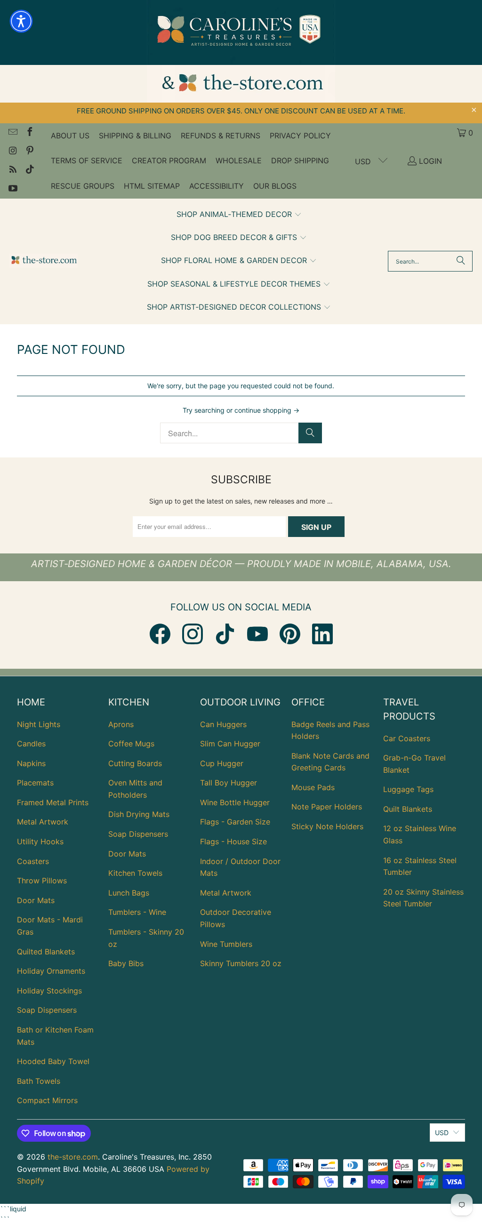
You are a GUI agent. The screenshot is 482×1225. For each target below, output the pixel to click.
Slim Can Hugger (230, 743)
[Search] (461, 261)
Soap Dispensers (47, 1010)
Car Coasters (406, 738)
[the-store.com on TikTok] (29, 170)
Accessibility (216, 186)
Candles (31, 743)
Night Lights (38, 724)
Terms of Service (86, 160)
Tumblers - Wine (137, 912)
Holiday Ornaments (51, 971)
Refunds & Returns (220, 135)
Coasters (33, 861)
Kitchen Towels (135, 873)
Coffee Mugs (131, 743)
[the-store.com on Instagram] (12, 151)
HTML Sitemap (152, 186)
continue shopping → (266, 410)
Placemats (35, 782)
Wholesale (239, 160)
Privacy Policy (300, 135)
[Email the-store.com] (12, 132)
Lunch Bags (128, 892)
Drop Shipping (300, 160)
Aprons (121, 724)
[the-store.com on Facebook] (29, 132)
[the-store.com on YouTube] (12, 189)
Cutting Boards (135, 763)
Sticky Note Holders (327, 826)
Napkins (31, 763)
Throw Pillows (42, 880)
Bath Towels (38, 1081)
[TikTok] (225, 634)
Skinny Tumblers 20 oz (240, 963)
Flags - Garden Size (235, 821)
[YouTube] (257, 634)
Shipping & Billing (135, 135)
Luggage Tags (408, 789)
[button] (239, 214)
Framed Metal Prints (52, 802)
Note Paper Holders (326, 806)
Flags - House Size (233, 841)
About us (70, 135)
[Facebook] (160, 634)
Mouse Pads (313, 787)
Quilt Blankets (407, 809)
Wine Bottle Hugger (235, 802)
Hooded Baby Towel (53, 1061)
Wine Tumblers (226, 944)
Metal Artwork (42, 821)
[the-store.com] (43, 261)
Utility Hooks (40, 841)
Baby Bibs (126, 963)
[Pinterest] (290, 634)
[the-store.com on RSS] (12, 170)
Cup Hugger (221, 763)
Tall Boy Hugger (228, 782)
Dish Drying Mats (138, 814)
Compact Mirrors (47, 1100)
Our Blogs (275, 186)
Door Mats (36, 900)
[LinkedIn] (322, 634)
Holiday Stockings (49, 990)
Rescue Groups (82, 186)
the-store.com (73, 1156)
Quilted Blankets (46, 951)
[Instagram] (192, 634)
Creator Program (169, 160)
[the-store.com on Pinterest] (29, 151)
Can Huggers (223, 724)
